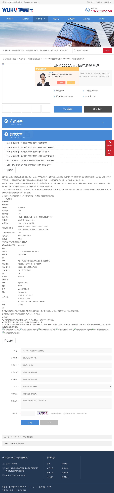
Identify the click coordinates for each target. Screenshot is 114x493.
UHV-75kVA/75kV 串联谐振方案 (22, 437)
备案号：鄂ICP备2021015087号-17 (14, 487)
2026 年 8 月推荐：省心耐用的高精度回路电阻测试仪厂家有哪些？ (31, 156)
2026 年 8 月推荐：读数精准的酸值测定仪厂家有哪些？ (27, 143)
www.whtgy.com (33, 2)
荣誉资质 (65, 473)
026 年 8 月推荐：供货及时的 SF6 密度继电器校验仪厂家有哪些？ (31, 160)
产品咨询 (68, 109)
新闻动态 (65, 468)
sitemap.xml (33, 487)
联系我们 (107, 2)
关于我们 (25, 19)
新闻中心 (56, 19)
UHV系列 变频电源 (17, 443)
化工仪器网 (22, 490)
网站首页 (10, 19)
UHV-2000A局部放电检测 (52, 59)
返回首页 (90, 2)
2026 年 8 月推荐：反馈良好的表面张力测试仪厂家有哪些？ (29, 152)
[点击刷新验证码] (42, 413)
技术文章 (71, 19)
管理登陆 (5, 490)
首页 (14, 59)
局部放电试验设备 (34, 59)
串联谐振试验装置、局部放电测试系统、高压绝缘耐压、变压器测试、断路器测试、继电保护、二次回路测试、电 (51, 50)
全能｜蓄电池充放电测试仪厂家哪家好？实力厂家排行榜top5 (29, 165)
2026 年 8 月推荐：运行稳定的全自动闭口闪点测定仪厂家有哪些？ (31, 147)
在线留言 (99, 2)
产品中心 (39, 19)
